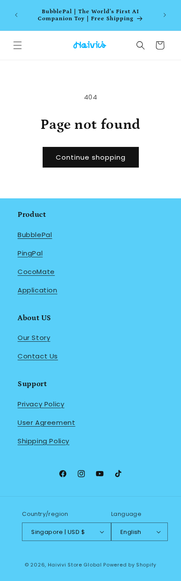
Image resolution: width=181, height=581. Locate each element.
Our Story (34, 337)
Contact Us (38, 356)
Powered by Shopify (129, 564)
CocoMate (36, 271)
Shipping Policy (43, 441)
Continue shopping (91, 157)
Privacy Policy (41, 404)
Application (38, 290)
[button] (17, 45)
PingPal (30, 253)
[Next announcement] (164, 15)
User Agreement (46, 422)
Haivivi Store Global (75, 564)
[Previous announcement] (16, 15)
